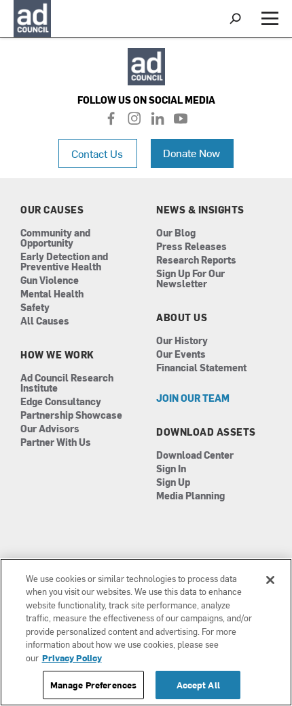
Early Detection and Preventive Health (64, 262)
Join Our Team (193, 399)
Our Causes (52, 210)
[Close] (270, 580)
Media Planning (190, 496)
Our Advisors (49, 429)
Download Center (195, 456)
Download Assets (206, 432)
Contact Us (97, 153)
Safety (35, 308)
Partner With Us (55, 443)
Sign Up (173, 483)
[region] (146, 632)
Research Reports (196, 260)
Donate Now (191, 152)
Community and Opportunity (55, 238)
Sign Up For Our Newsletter (190, 279)
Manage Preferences (93, 684)
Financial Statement (201, 368)
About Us (181, 318)
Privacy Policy (72, 657)
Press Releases (191, 247)
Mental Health (52, 294)
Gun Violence (49, 281)
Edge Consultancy (60, 402)
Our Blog (176, 233)
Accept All (198, 684)
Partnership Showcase (71, 416)
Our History (182, 341)
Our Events (181, 355)
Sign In (171, 469)
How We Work (57, 355)
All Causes (44, 321)
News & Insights (200, 210)
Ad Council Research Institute (66, 383)
